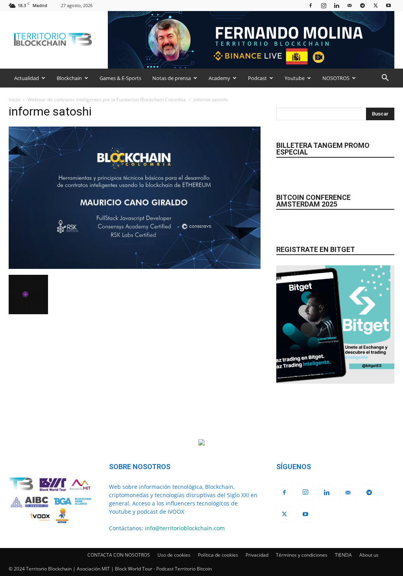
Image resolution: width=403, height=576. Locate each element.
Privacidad (257, 555)
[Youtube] (388, 5)
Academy (219, 78)
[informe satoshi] (135, 266)
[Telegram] (362, 5)
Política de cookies (218, 555)
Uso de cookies (173, 555)
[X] (375, 5)
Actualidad (26, 78)
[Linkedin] (336, 5)
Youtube (295, 78)
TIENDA (343, 555)
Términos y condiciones (301, 555)
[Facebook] (310, 5)
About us (369, 555)
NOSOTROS (335, 78)
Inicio (14, 99)
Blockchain (69, 78)
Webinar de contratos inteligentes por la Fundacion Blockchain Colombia (107, 99)
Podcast (257, 78)
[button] (384, 78)
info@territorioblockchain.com (185, 528)
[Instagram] (323, 5)
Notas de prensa (171, 78)
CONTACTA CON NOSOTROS (118, 555)
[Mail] (349, 5)
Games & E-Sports (120, 78)
